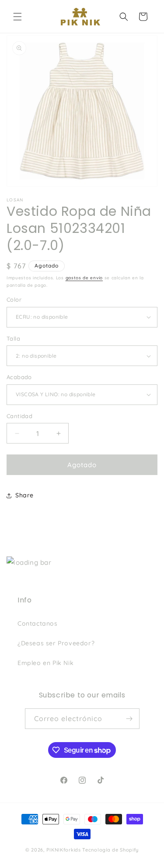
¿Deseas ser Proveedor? (55, 643)
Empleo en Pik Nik (45, 663)
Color (14, 299)
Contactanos (37, 623)
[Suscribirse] (129, 718)
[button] (17, 16)
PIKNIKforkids (63, 850)
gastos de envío (84, 278)
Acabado (19, 376)
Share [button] (24, 495)
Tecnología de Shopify (110, 850)
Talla (13, 338)
